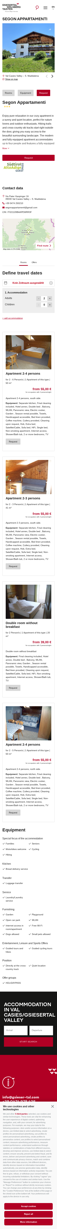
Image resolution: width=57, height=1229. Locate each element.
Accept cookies (28, 1206)
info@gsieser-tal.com (20, 1097)
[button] (52, 1106)
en (53, 7)
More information (28, 1222)
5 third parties (21, 1114)
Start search (28, 1042)
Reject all (28, 1214)
